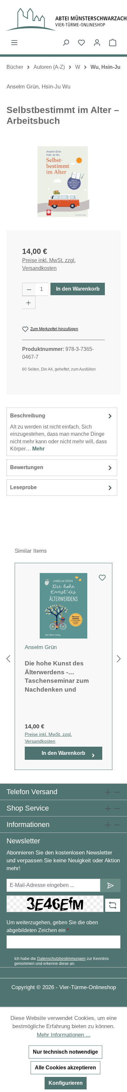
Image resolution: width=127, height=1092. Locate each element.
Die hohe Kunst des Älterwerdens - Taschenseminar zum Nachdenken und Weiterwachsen (57, 676)
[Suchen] (66, 42)
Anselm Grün (22, 87)
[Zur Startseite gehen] (63, 19)
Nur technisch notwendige (65, 1052)
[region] (63, 182)
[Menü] (14, 42)
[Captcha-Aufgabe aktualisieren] (112, 905)
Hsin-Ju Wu (56, 87)
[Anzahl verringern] (29, 289)
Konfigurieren (66, 1083)
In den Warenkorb (78, 289)
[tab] (62, 432)
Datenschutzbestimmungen (61, 958)
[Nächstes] (119, 658)
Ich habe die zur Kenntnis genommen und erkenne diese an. (61, 961)
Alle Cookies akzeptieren (65, 1067)
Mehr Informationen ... (64, 1035)
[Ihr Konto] (97, 42)
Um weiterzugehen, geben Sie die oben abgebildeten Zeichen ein (52, 926)
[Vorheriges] (8, 658)
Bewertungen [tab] (26, 467)
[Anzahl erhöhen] (28, 302)
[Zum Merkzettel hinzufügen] (102, 579)
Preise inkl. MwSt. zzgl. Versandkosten (49, 264)
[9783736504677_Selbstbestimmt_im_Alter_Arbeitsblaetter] (63, 182)
